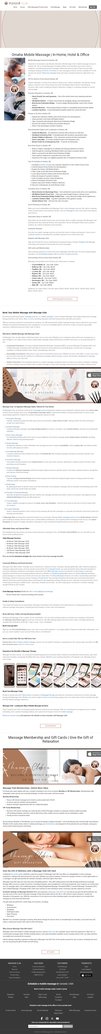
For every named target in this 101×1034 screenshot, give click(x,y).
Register (82, 242)
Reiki (26, 997)
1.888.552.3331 (38, 975)
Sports (58, 994)
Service (22, 7)
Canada (63, 983)
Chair (74, 997)
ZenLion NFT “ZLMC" (62, 977)
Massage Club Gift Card (69, 252)
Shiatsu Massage (13, 468)
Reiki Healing (11, 476)
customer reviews (34, 234)
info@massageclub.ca (38, 972)
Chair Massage (12, 501)
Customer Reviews (38, 969)
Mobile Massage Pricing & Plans (62, 299)
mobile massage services (66, 517)
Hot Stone (90, 994)
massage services (40, 410)
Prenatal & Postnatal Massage (17, 492)
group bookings (46, 591)
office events (33, 591)
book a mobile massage (27, 642)
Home (15, 7)
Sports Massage (12, 443)
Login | (60, 975)
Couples (90, 997)
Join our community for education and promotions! (50, 1022)
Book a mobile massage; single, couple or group (50, 989)
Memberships (83, 7)
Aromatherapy (74, 994)
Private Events (11, 1010)
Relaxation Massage (14, 418)
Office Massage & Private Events (38, 7)
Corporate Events (90, 1010)
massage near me (31, 316)
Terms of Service (14, 972)
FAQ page (69, 211)
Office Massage (74, 1010)
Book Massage (55, 7)
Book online (27, 695)
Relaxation (10, 994)
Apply (64, 7)
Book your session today (11, 715)
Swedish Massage (13, 427)
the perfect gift (16, 874)
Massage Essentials (86, 972)
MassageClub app (48, 695)
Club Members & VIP (62, 972)
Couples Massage (13, 509)
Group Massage (26, 1010)
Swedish (27, 994)
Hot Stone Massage (13, 459)
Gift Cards (72, 7)
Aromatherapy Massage (15, 451)
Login (93, 7)
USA (71, 983)
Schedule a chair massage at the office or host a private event (50, 1005)
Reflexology (11, 484)
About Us (14, 969)
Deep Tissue (42, 994)
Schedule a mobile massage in (43, 983)
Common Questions (38, 966)
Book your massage (49, 73)
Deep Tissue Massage (14, 435)
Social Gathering (42, 1010)
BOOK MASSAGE (50, 726)
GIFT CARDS (50, 952)
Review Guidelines (14, 977)
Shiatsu (10, 997)
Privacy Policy (14, 975)
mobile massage (46, 165)
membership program (45, 254)
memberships (50, 824)
